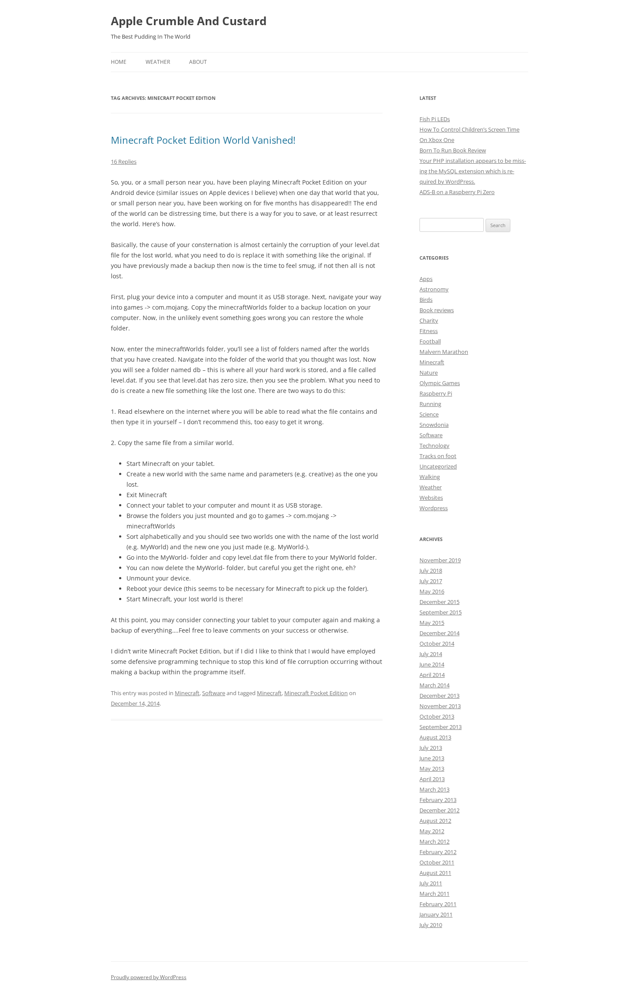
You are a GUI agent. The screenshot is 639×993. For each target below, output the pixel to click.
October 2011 (436, 862)
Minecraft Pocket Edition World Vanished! (203, 139)
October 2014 (436, 643)
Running (430, 404)
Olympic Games (439, 383)
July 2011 (430, 883)
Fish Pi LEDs (434, 119)
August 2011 (435, 873)
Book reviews (436, 310)
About (198, 62)
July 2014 (430, 654)
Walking (429, 477)
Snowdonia (434, 425)
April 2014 (432, 675)
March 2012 (434, 841)
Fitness (428, 331)
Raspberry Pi (435, 393)
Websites (431, 497)
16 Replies (123, 161)
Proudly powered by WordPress (148, 977)
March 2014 (434, 685)
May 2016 (431, 591)
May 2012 (431, 831)
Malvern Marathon (443, 352)
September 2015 (440, 612)
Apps (426, 279)
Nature (428, 372)
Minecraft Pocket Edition (316, 693)
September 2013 (440, 727)
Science (429, 414)
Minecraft (187, 693)
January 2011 (436, 914)
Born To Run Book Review (452, 150)
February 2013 (437, 800)
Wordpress (433, 508)
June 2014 (431, 664)
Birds (426, 300)
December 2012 (439, 810)
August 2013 (435, 737)
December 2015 (439, 602)
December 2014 (439, 633)
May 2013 (431, 768)
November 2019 (440, 560)
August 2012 (435, 821)
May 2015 (431, 623)
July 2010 (430, 925)
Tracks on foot (437, 456)
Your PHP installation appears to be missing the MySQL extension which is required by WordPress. (472, 171)
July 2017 (430, 581)
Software (213, 693)
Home (118, 62)
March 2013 (434, 789)
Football (430, 341)
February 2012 (437, 852)
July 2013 (430, 748)
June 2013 (431, 758)
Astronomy (434, 289)
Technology (434, 445)
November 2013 (440, 706)
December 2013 (439, 695)
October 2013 (436, 716)
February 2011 (437, 904)
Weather (158, 62)
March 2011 (434, 893)
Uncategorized (438, 466)
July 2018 (430, 570)
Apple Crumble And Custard (188, 21)
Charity (428, 320)
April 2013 (432, 779)
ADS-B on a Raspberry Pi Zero (457, 192)
